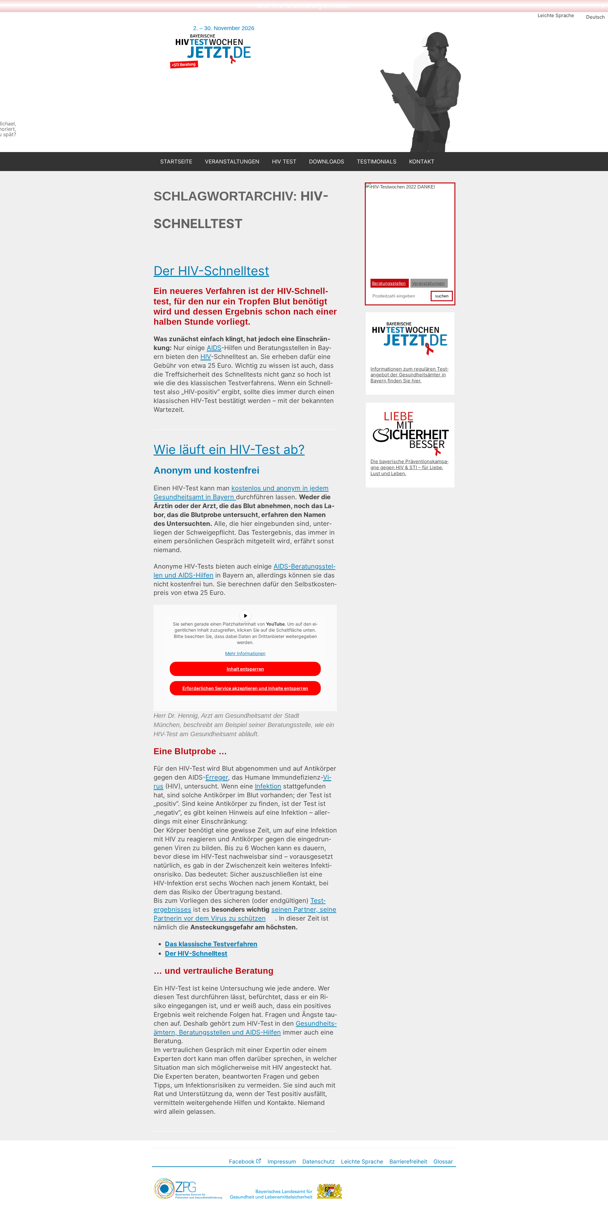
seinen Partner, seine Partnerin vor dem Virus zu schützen (245, 913)
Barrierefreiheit (408, 1161)
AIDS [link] (214, 348)
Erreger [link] (217, 777)
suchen (441, 296)
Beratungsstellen (389, 283)
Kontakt (421, 161)
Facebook (242, 1161)
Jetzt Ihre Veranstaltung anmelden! (304, 6)
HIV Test (284, 161)
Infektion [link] (268, 786)
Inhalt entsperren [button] (245, 669)
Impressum (282, 1161)
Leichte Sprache (556, 15)
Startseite (176, 161)
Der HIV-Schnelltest (211, 270)
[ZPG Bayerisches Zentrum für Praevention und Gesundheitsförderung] (188, 1206)
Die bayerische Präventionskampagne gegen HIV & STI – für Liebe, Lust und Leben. (409, 467)
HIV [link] (205, 356)
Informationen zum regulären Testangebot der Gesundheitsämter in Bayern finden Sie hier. (409, 375)
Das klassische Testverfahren (211, 944)
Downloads (326, 161)
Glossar (443, 1161)
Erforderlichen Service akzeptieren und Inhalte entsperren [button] (245, 688)
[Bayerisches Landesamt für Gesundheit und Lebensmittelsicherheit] (285, 1206)
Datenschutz (318, 1161)
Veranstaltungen (232, 161)
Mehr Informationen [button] (245, 653)
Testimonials (376, 161)
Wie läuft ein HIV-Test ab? (229, 449)
